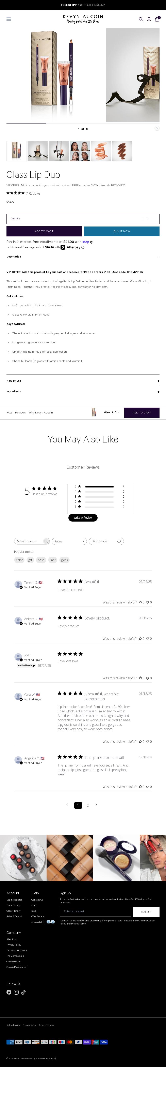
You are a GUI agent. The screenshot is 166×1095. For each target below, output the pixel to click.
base (41, 560)
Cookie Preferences (16, 967)
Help (35, 893)
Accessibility (38, 922)
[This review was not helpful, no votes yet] (147, 602)
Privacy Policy (13, 944)
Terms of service (46, 1025)
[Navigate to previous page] (68, 804)
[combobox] (69, 541)
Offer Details (37, 916)
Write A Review (83, 518)
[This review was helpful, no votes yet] (140, 602)
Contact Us (37, 899)
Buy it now (122, 231)
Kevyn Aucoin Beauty (24, 1058)
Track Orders (13, 905)
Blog (33, 910)
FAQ (33, 905)
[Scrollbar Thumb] (26, 123)
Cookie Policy (13, 961)
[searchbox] (28, 541)
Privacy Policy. (78, 923)
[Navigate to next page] (97, 804)
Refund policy (13, 1025)
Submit (146, 911)
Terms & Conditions (16, 950)
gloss (64, 560)
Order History (13, 910)
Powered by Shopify (46, 1058)
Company (13, 933)
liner (52, 560)
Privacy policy (29, 1025)
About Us (11, 939)
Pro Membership (15, 956)
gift (30, 560)
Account (12, 893)
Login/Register (14, 899)
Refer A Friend (14, 916)
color (19, 560)
